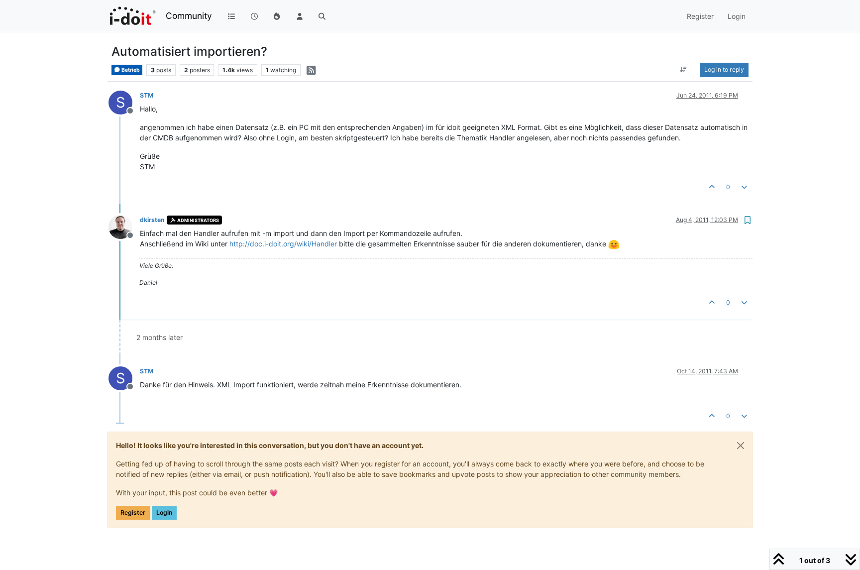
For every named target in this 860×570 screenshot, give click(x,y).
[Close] (740, 445)
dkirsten (152, 220)
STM (146, 95)
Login (164, 512)
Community (189, 15)
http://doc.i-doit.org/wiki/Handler (283, 243)
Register (132, 512)
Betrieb (130, 70)
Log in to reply (724, 69)
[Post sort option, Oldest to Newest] (683, 70)
